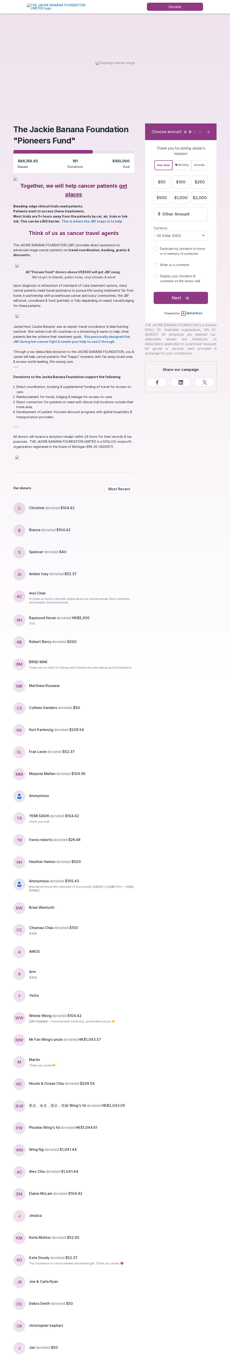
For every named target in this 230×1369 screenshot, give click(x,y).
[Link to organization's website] (62, 6)
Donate (174, 6)
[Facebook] (157, 382)
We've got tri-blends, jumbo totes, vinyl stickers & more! (74, 274)
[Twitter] (205, 382)
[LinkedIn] (181, 382)
